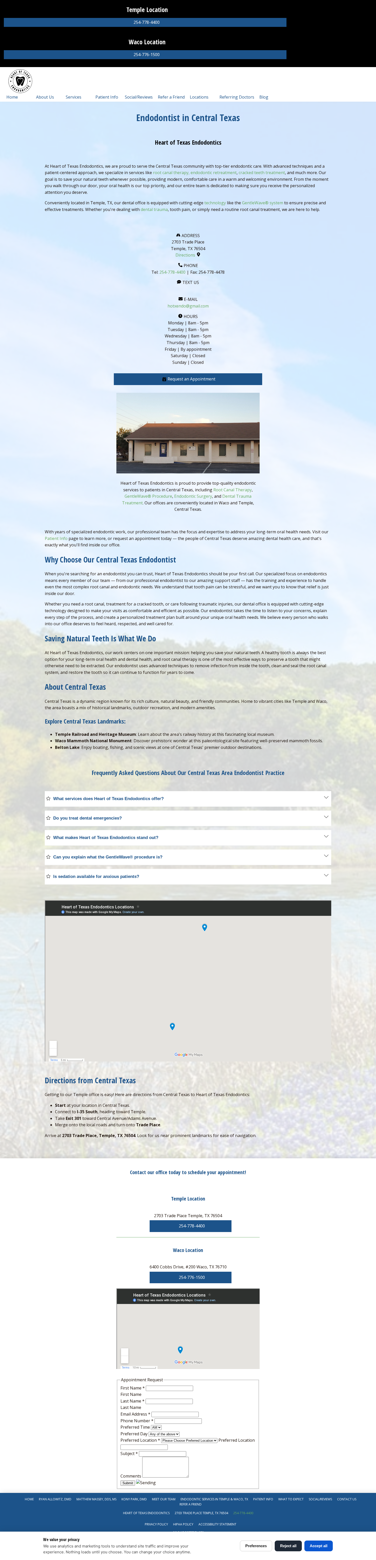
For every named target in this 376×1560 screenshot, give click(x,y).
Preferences (256, 1546)
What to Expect (291, 1499)
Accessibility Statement (217, 1524)
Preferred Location (140, 1440)
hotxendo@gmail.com (188, 306)
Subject (129, 1453)
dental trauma (154, 209)
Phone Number (136, 1421)
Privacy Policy (156, 1524)
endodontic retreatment (214, 172)
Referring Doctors (236, 97)
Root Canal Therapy (232, 490)
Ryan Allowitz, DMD (55, 1499)
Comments (131, 1476)
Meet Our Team (163, 1499)
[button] (188, 379)
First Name (132, 1388)
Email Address (135, 1414)
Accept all (318, 1546)
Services (73, 97)
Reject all (288, 1546)
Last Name (132, 1401)
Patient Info (106, 97)
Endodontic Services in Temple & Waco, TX (214, 1499)
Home (12, 97)
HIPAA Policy (183, 1524)
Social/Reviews (139, 97)
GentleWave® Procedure (148, 496)
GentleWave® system (262, 203)
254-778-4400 (172, 272)
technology (214, 203)
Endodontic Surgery (193, 496)
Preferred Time (135, 1427)
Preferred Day (134, 1434)
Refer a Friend (171, 97)
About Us (45, 97)
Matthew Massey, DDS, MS (96, 1499)
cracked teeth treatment (262, 172)
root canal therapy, (171, 172)
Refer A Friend (191, 1504)
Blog (263, 97)
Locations (199, 97)
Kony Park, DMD (134, 1499)
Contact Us (346, 1499)
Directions (185, 255)
